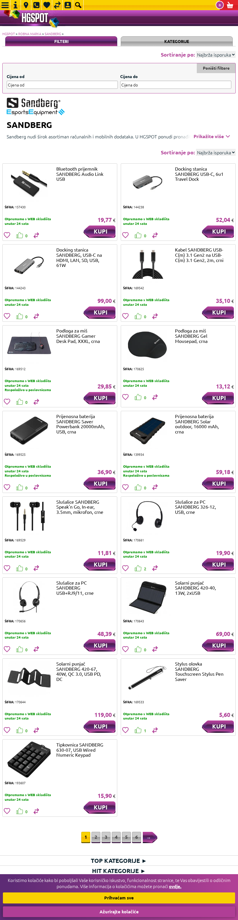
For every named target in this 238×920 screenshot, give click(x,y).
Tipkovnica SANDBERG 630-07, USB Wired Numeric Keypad (79, 750)
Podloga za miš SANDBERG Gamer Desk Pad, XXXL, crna (78, 336)
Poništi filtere (216, 68)
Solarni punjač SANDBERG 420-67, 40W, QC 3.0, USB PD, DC (78, 671)
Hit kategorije (119, 870)
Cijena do (129, 76)
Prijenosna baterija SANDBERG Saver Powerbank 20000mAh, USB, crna (80, 423)
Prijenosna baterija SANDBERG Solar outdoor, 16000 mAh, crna (197, 423)
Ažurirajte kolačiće (119, 911)
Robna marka (29, 33)
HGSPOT (8, 33)
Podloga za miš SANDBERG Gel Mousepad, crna (191, 336)
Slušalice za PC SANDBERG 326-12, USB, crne (195, 507)
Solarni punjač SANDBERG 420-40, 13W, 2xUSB (195, 588)
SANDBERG (53, 33)
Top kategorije (119, 860)
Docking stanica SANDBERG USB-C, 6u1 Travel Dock (199, 174)
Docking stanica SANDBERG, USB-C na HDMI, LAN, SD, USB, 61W (79, 257)
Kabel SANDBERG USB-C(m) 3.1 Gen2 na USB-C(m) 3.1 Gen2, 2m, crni (199, 255)
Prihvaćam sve (119, 898)
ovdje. (175, 886)
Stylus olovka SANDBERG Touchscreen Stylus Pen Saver (199, 671)
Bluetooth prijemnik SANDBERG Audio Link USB (79, 174)
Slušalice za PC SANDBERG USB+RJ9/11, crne (75, 588)
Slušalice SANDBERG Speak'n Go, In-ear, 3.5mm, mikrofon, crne (79, 507)
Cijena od (15, 76)
